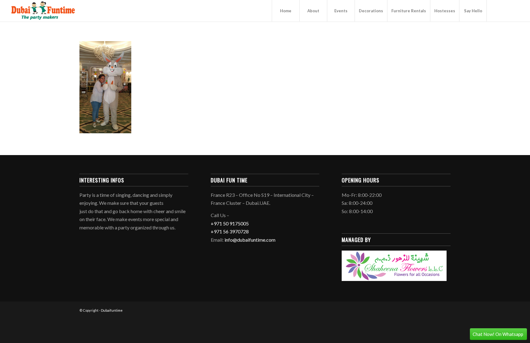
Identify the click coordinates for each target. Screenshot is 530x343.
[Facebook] (496, 10)
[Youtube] (505, 10)
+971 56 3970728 (230, 231)
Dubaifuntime (112, 310)
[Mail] (514, 10)
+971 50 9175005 (230, 223)
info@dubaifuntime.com (250, 240)
